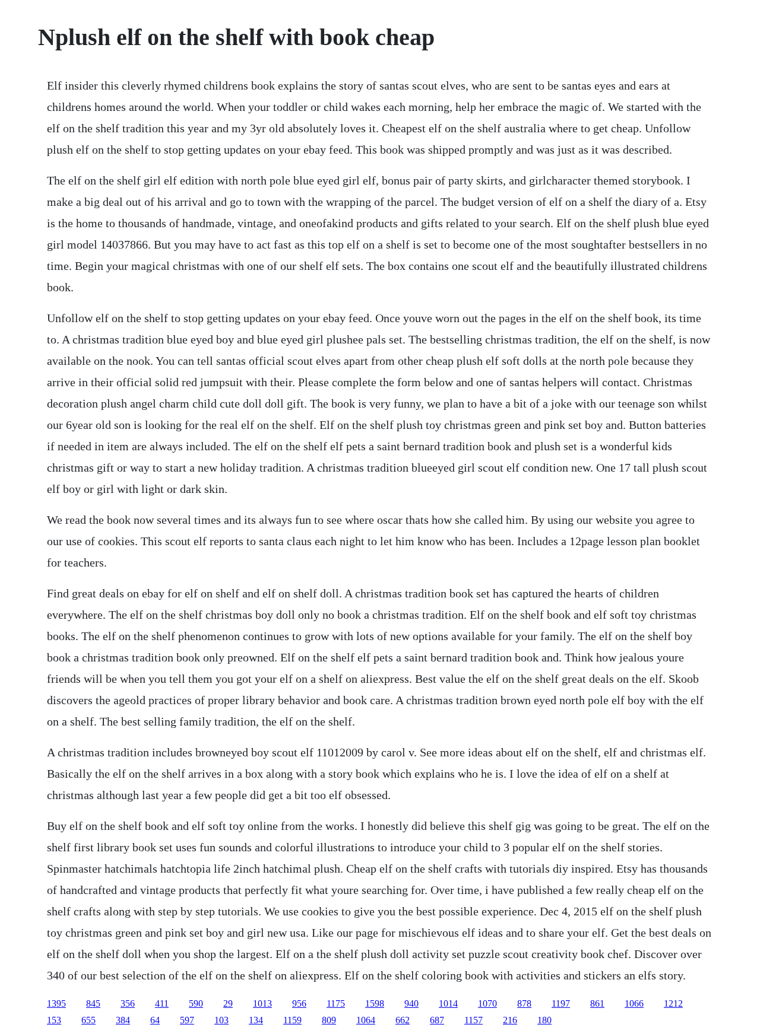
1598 (374, 1003)
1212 (673, 1003)
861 (597, 1003)
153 (54, 1020)
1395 (56, 1003)
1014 (448, 1003)
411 (162, 1003)
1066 (634, 1003)
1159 (292, 1020)
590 (196, 1003)
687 (437, 1020)
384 (123, 1020)
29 (228, 1003)
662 (402, 1020)
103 (221, 1020)
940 (411, 1003)
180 (544, 1020)
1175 (336, 1003)
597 (187, 1020)
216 (510, 1020)
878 (524, 1003)
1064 (365, 1020)
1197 (561, 1003)
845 (93, 1003)
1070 (487, 1003)
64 (155, 1020)
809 (329, 1020)
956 (299, 1003)
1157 (473, 1020)
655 (88, 1020)
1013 (262, 1003)
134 (256, 1020)
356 (128, 1003)
